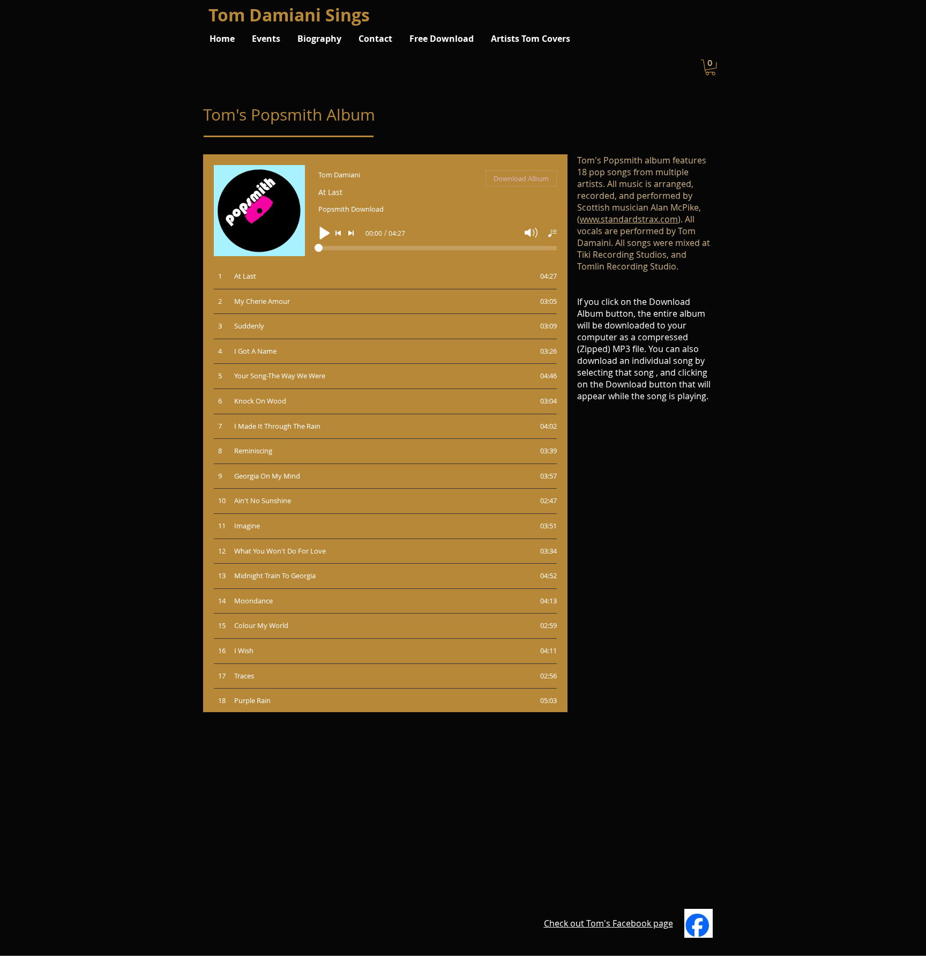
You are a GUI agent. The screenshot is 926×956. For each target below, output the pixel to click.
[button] (710, 67)
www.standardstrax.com (629, 219)
